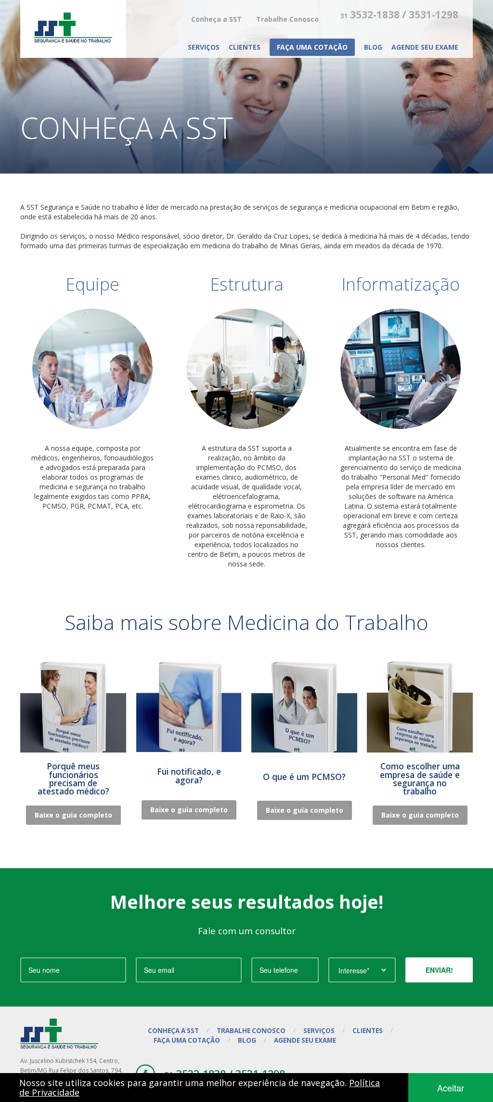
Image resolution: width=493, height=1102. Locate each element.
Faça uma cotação (312, 47)
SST (73, 28)
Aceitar (450, 1087)
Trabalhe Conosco (287, 19)
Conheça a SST (216, 19)
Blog (373, 47)
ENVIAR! (439, 970)
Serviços (204, 47)
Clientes (244, 47)
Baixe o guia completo (73, 815)
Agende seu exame (424, 47)
